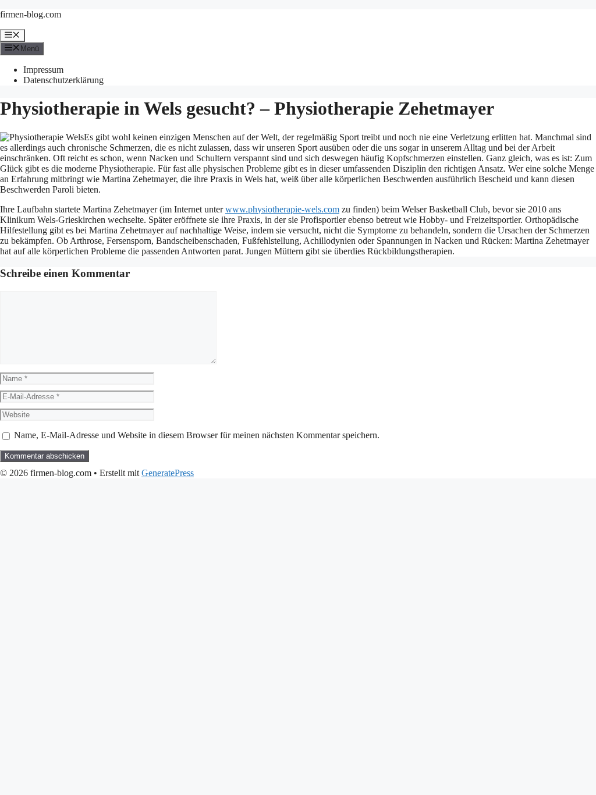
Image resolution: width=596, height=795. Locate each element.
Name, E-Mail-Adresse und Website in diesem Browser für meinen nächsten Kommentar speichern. (196, 435)
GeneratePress (167, 473)
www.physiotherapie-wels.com (282, 209)
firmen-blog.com (30, 14)
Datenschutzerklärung (63, 80)
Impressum (43, 69)
